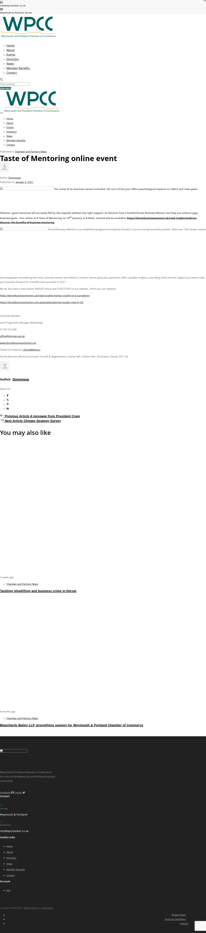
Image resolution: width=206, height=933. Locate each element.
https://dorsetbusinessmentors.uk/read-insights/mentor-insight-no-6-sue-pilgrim (45, 295)
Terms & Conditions (175, 919)
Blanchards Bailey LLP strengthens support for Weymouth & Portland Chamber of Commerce (71, 725)
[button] (1, 79)
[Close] (204, 0)
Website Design (30, 908)
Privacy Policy (179, 914)
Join (8, 890)
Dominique (14, 177)
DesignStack (47, 908)
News (10, 64)
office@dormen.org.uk (12, 336)
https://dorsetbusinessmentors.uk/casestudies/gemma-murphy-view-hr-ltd (41, 302)
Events (10, 54)
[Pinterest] (7, 404)
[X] (7, 400)
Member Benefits (18, 68)
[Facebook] (7, 395)
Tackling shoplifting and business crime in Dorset (38, 591)
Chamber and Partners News (31, 151)
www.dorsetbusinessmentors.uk (18, 343)
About (10, 50)
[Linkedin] (7, 408)
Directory (12, 59)
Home (10, 45)
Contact (11, 73)
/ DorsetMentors (31, 349)
